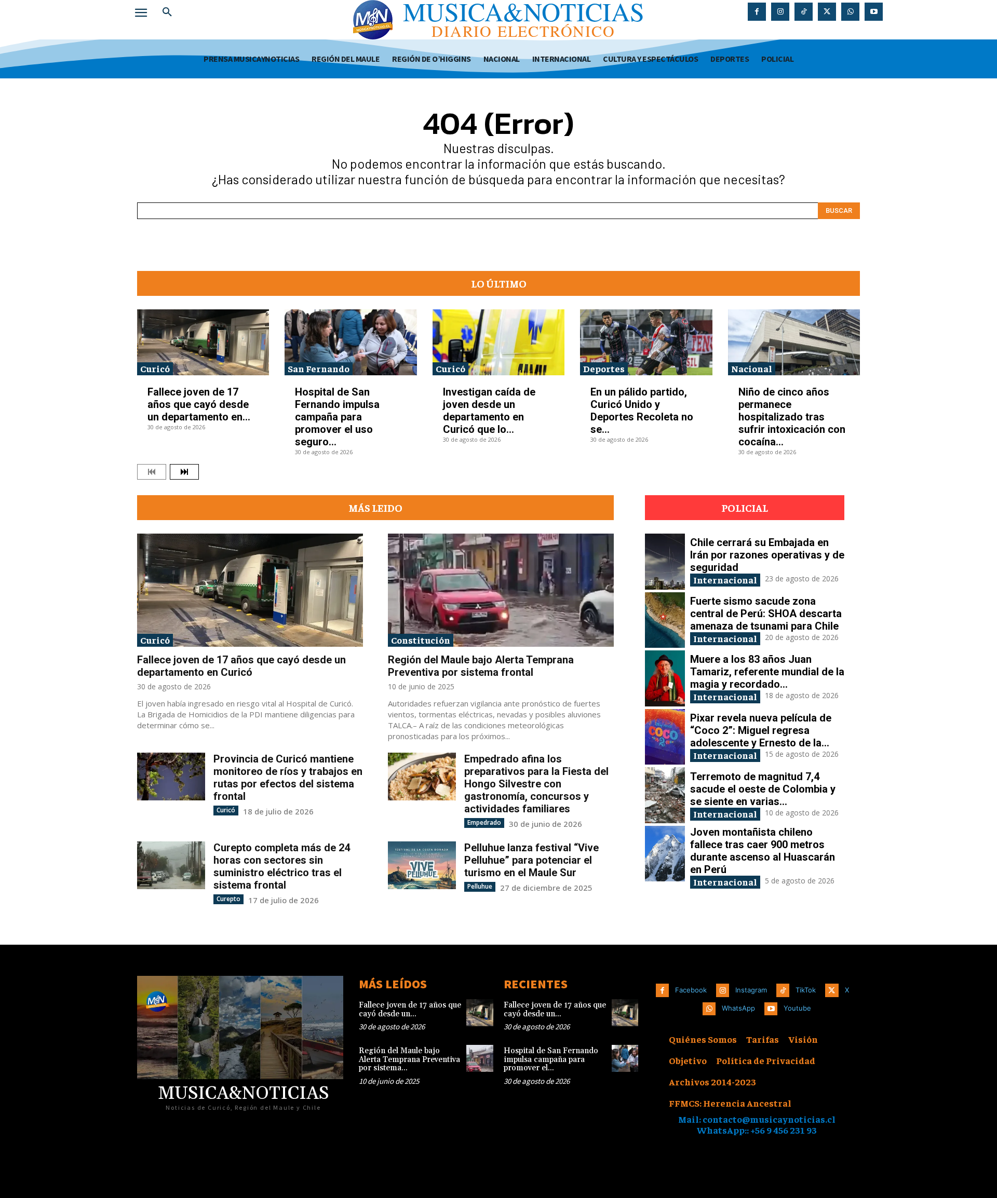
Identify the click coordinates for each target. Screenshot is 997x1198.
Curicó (155, 368)
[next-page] (184, 472)
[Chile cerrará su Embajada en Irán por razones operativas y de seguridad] (665, 562)
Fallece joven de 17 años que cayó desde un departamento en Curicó (241, 666)
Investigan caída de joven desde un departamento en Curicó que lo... (489, 410)
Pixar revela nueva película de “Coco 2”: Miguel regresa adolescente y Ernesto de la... (760, 730)
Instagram (751, 990)
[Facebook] (757, 12)
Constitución (420, 640)
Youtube (797, 1008)
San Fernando (318, 368)
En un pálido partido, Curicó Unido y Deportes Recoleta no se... (641, 410)
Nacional (751, 368)
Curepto (228, 898)
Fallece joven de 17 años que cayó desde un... (410, 1009)
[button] (167, 12)
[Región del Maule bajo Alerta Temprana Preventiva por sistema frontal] (501, 590)
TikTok (806, 990)
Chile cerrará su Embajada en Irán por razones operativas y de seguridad (767, 555)
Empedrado (484, 822)
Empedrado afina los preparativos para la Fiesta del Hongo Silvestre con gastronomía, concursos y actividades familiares (536, 784)
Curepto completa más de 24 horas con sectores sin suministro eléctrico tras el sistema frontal (281, 866)
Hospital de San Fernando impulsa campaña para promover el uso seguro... (337, 417)
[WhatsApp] (850, 12)
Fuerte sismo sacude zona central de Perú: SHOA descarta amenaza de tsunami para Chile (766, 613)
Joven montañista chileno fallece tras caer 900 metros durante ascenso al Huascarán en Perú (762, 851)
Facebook (691, 990)
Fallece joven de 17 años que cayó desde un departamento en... (198, 404)
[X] (827, 12)
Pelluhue (479, 886)
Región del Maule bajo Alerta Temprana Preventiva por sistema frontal (481, 666)
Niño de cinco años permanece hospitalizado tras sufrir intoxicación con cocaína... (791, 417)
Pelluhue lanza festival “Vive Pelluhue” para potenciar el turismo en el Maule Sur (531, 860)
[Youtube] (874, 12)
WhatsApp (738, 1008)
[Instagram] (780, 12)
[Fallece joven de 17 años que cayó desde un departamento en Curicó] (203, 342)
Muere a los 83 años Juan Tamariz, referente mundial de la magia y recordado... (767, 671)
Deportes (604, 368)
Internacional (725, 580)
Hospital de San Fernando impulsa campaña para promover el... (551, 1059)
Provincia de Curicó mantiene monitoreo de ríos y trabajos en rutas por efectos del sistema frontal (287, 777)
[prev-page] (151, 472)
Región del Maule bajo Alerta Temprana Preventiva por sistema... (409, 1059)
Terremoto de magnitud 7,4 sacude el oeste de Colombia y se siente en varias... (763, 789)
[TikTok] (803, 12)
